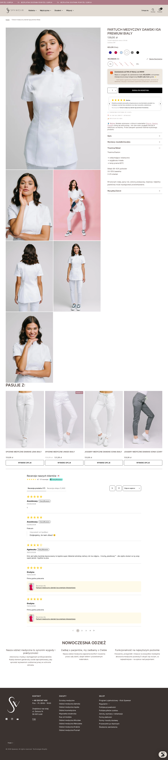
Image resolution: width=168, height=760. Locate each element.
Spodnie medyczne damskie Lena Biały (24, 452)
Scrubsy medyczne (67, 700)
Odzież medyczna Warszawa (70, 724)
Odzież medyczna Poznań (69, 730)
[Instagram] (13, 718)
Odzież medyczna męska (69, 707)
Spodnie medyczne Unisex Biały (60, 452)
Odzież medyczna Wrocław (70, 720)
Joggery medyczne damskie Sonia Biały (103, 452)
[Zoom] (96, 32)
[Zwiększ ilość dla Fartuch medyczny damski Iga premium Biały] (115, 90)
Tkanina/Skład (113, 148)
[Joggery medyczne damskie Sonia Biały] (104, 419)
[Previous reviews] (109, 103)
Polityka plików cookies (108, 710)
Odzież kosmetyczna (67, 710)
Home (7, 20)
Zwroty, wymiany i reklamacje (111, 714)
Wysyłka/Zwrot (114, 191)
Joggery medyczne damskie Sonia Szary (143, 452)
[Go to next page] (94, 630)
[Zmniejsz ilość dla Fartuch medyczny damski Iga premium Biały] (109, 90)
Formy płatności (105, 717)
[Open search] (112, 488)
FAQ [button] (34, 719)
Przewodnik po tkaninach (109, 724)
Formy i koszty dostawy (108, 720)
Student (58, 10)
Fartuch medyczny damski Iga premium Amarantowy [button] (56, 588)
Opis (109, 136)
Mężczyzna (44, 10)
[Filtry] (119, 488)
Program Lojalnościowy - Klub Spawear (115, 700)
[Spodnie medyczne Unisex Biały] (64, 419)
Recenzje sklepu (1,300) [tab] (56, 488)
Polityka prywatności (107, 707)
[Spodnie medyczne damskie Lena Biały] (25, 419)
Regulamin (103, 704)
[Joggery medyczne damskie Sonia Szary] (143, 419)
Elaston (155, 123)
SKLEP (102, 696)
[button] (135, 103)
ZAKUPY (63, 696)
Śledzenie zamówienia (108, 727)
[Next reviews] (160, 103)
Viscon (148, 123)
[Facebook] (8, 718)
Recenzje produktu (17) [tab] (36, 488)
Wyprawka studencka (67, 714)
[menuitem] (32, 10)
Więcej (69, 10)
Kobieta (32, 10)
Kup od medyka (65, 717)
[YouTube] (19, 719)
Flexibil (109, 125)
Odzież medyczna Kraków (69, 727)
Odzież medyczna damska (69, 704)
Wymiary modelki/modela (118, 142)
